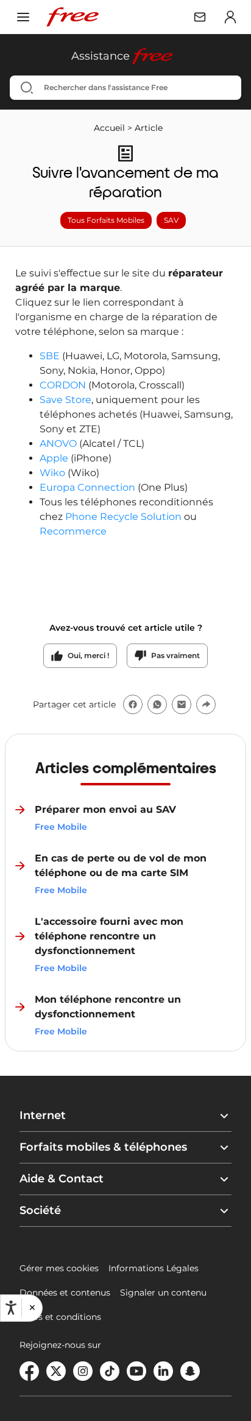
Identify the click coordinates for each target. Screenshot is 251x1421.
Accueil (109, 127)
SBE (51, 356)
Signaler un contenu (163, 1292)
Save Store (65, 399)
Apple (55, 458)
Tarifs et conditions (60, 1316)
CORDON (64, 385)
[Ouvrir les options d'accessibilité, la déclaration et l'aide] (11, 1308)
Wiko (52, 473)
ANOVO (59, 443)
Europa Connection (87, 487)
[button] (31, 1308)
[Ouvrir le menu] (23, 17)
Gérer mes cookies (59, 1268)
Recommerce (73, 531)
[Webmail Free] (200, 17)
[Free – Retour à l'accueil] (72, 17)
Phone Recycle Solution (123, 516)
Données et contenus (64, 1292)
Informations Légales (153, 1268)
